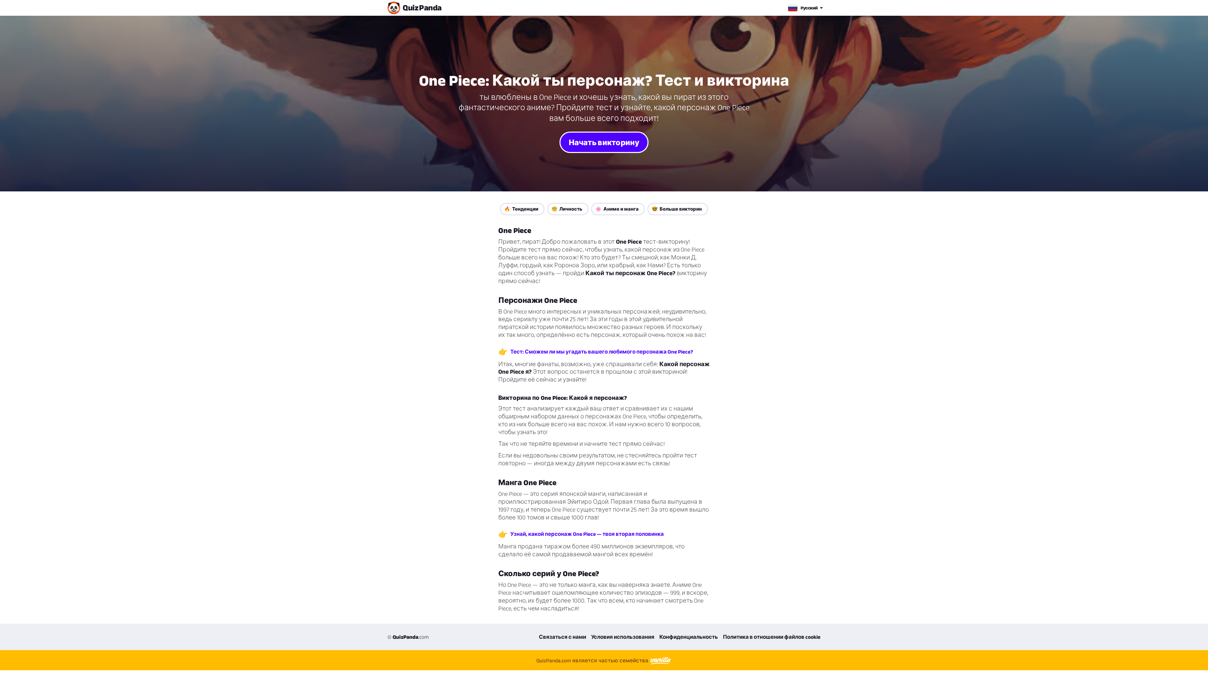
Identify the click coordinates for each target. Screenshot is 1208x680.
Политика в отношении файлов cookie (771, 637)
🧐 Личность (566, 209)
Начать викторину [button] (604, 142)
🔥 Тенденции (521, 209)
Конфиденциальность (688, 637)
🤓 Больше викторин (677, 209)
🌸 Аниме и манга (617, 209)
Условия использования (622, 637)
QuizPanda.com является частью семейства (593, 660)
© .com (408, 637)
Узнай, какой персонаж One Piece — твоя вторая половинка (587, 534)
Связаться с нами (562, 637)
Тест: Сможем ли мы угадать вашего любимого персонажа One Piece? (601, 351)
